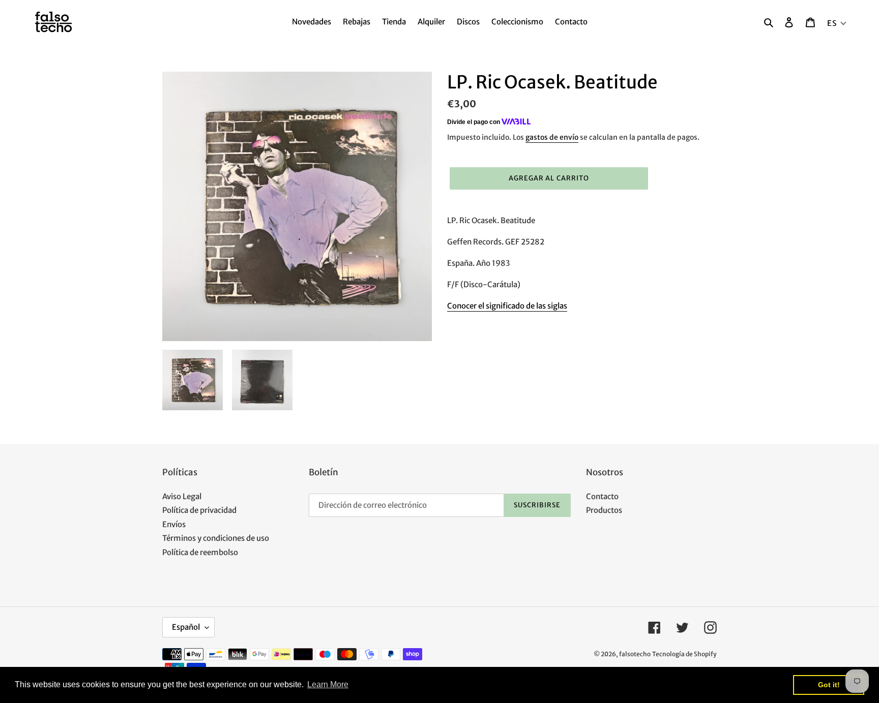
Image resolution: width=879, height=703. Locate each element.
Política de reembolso (200, 552)
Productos (604, 510)
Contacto (602, 496)
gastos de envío (551, 137)
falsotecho (635, 654)
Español (186, 627)
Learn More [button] (327, 684)
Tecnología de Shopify (684, 654)
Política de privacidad (199, 510)
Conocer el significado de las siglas (507, 306)
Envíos (174, 524)
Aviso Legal (181, 496)
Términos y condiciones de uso (215, 538)
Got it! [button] (829, 685)
